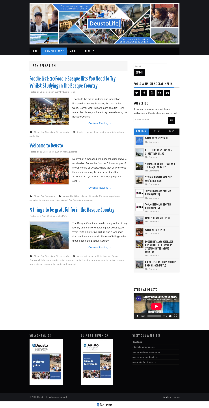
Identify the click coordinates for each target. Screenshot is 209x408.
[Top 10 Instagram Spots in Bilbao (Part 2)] (139, 207)
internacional (48, 200)
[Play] (137, 316)
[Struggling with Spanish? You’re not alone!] (139, 180)
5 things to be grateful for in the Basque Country (72, 210)
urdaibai (72, 264)
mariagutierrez (70, 152)
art (85, 256)
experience (114, 196)
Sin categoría (62, 132)
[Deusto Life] (104, 23)
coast (48, 260)
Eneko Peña (69, 92)
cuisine (55, 260)
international (118, 132)
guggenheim (102, 260)
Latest (156, 131)
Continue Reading (99, 123)
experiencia (35, 200)
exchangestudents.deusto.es (146, 352)
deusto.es (137, 342)
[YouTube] (152, 93)
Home (35, 51)
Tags (172, 131)
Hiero (164, 397)
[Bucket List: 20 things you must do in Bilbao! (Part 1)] (139, 264)
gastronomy (105, 132)
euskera (70, 260)
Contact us (88, 51)
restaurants (49, 264)
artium (91, 256)
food (96, 132)
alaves (80, 256)
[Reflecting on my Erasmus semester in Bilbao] (139, 152)
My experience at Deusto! (157, 218)
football (78, 260)
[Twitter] (137, 93)
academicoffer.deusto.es (144, 362)
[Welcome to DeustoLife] (139, 141)
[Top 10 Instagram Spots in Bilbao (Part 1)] (139, 193)
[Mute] (170, 316)
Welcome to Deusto (46, 146)
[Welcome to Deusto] (49, 171)
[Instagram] (167, 93)
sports (59, 264)
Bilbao (36, 132)
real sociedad (36, 264)
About (73, 51)
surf (65, 264)
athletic (98, 256)
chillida (41, 260)
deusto (80, 132)
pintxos (120, 260)
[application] (156, 306)
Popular (141, 131)
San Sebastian (48, 132)
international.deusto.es (143, 347)
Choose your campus (54, 51)
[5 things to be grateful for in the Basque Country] (49, 235)
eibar (62, 260)
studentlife (34, 136)
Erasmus (88, 132)
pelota (113, 260)
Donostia (93, 196)
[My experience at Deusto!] (139, 220)
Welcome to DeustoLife (156, 138)
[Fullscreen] (175, 316)
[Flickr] (160, 93)
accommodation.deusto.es (145, 357)
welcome (88, 200)
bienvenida (68, 196)
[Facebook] (144, 93)
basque (107, 256)
